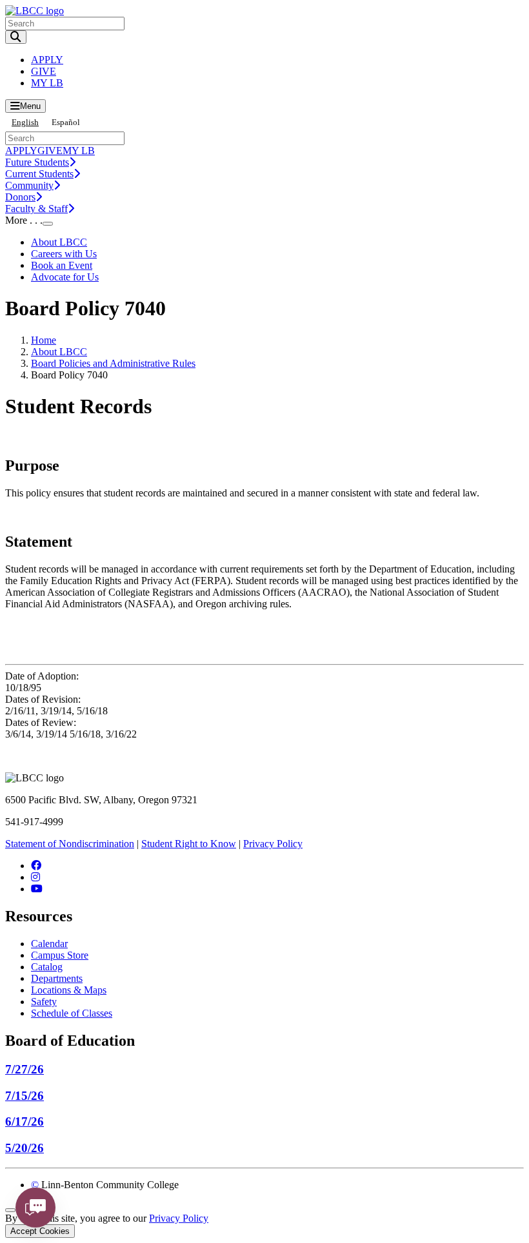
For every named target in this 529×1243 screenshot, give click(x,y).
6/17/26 (24, 1121)
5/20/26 (24, 1148)
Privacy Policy (273, 843)
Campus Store (59, 955)
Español (66, 122)
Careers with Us (64, 253)
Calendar (49, 943)
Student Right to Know (188, 843)
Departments (57, 978)
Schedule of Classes (71, 1013)
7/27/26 (24, 1069)
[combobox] (25, 122)
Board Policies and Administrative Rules (113, 363)
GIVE (43, 71)
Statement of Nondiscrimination (69, 843)
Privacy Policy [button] (178, 1218)
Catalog (47, 966)
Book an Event (61, 265)
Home (43, 340)
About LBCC (59, 242)
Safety (44, 1001)
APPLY (47, 59)
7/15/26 (24, 1095)
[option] (65, 122)
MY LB (47, 82)
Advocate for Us (65, 276)
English (25, 122)
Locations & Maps (68, 989)
